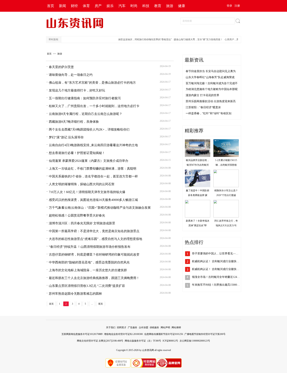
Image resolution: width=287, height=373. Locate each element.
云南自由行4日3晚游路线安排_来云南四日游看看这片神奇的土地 (93, 145)
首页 (50, 6)
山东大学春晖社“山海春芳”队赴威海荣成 (210, 77)
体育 (86, 6)
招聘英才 (121, 327)
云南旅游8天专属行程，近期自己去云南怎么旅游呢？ (85, 113)
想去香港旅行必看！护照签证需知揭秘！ (77, 153)
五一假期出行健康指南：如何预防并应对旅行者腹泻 (85, 98)
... (92, 303)
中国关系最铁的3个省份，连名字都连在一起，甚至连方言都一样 (93, 176)
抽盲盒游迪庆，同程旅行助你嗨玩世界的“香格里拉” (141, 39)
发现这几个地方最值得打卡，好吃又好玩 (77, 90)
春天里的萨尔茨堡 (61, 67)
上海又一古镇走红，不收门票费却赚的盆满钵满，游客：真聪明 (92, 168)
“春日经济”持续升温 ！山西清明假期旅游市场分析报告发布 (89, 246)
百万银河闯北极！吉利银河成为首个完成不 (212, 83)
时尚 (133, 6)
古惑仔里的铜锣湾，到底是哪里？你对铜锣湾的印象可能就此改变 (94, 254)
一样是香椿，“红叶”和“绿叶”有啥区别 (208, 113)
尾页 (100, 303)
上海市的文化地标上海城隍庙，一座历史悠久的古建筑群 (88, 270)
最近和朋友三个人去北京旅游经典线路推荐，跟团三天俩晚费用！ (94, 278)
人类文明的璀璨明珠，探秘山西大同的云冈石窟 (81, 184)
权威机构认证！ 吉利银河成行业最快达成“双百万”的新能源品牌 (230, 261)
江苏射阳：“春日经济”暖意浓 (203, 107)
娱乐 (110, 6)
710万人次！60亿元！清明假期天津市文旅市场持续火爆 (87, 192)
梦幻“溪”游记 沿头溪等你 (66, 137)
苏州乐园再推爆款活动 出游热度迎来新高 (211, 101)
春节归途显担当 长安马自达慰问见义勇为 (211, 71)
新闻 (62, 6)
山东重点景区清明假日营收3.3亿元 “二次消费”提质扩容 (87, 285)
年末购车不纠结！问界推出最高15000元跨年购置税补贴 (225, 284)
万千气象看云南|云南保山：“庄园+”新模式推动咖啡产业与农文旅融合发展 (100, 207)
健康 (181, 6)
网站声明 (165, 327)
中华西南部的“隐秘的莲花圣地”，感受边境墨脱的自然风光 (89, 262)
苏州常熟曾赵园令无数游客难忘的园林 (75, 293)
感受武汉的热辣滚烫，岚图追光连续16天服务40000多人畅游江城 (93, 199)
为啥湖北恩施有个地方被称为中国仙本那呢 (212, 89)
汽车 (122, 6)
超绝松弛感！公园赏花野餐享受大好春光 (77, 215)
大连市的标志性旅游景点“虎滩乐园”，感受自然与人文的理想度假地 (95, 239)
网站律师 (176, 327)
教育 (157, 6)
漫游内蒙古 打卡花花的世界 (202, 95)
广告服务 (132, 327)
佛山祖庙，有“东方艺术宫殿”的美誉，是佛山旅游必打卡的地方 (92, 82)
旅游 (169, 6)
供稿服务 (154, 327)
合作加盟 (143, 327)
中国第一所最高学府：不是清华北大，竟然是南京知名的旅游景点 (94, 231)
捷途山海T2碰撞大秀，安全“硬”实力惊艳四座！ (194, 39)
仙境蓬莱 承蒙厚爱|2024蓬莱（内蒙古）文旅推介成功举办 (88, 160)
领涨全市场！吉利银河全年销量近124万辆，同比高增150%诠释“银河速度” (236, 277)
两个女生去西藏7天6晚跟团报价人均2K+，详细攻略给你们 (89, 129)
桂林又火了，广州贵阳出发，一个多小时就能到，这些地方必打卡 (94, 106)
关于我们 (110, 327)
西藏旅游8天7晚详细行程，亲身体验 (74, 121)
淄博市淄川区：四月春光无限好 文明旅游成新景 (82, 223)
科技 (145, 6)
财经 (74, 6)
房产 (98, 6)
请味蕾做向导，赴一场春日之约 (71, 74)
